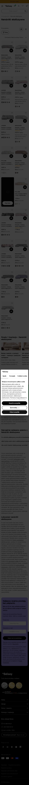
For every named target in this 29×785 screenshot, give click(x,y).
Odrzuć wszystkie (14, 412)
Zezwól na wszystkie (14, 403)
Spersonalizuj (13, 407)
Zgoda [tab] (4, 376)
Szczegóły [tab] (12, 376)
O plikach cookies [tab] (22, 376)
